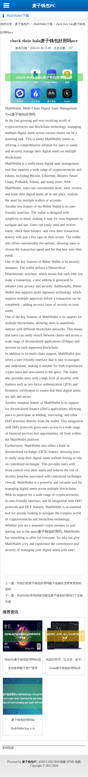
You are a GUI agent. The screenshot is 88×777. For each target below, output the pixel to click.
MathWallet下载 (43, 24)
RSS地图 (60, 762)
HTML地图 (73, 762)
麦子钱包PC (44, 5)
